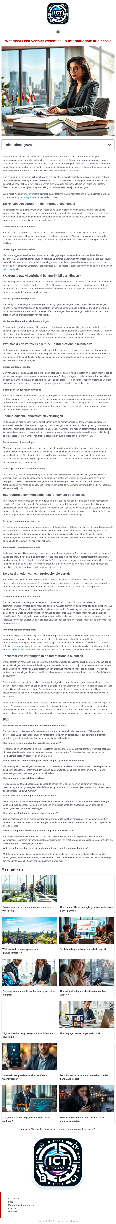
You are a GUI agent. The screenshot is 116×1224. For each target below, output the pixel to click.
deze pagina (26, 197)
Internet (25, 1129)
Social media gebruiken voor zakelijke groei (83, 949)
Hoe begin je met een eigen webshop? (80, 1033)
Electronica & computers (21, 1205)
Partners (12, 1211)
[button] (58, 31)
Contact (12, 1208)
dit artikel (19, 649)
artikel (6, 269)
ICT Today (13, 1198)
